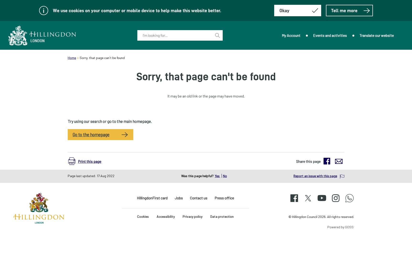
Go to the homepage (90, 134)
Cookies (143, 216)
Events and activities (330, 35)
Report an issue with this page (315, 176)
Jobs (179, 198)
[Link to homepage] (42, 35)
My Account (291, 35)
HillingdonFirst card (152, 198)
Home (72, 58)
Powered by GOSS (340, 227)
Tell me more (344, 10)
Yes (217, 176)
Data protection (222, 216)
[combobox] (174, 35)
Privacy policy (192, 216)
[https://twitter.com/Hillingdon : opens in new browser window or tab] (308, 202)
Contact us (198, 198)
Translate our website (377, 35)
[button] (87, 161)
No (225, 176)
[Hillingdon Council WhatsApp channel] (349, 202)
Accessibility (166, 216)
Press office (224, 198)
